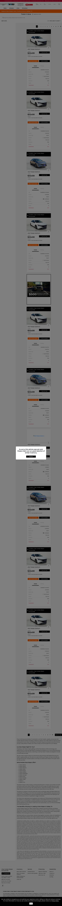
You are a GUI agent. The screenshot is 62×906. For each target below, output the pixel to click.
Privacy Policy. (55, 901)
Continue (31, 456)
